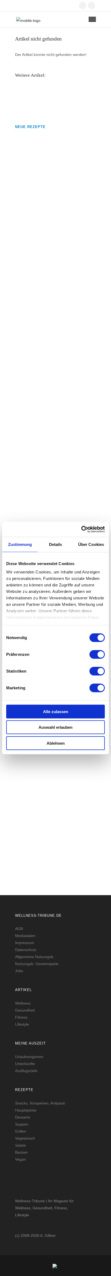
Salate (20, 1145)
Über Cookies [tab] (91, 544)
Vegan (20, 1159)
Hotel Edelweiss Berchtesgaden (45, 787)
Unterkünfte (25, 1064)
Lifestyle (22, 1024)
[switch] (97, 654)
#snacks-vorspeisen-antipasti (38, 218)
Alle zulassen (55, 711)
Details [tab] (55, 544)
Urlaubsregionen (29, 1057)
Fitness (21, 1017)
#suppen (21, 281)
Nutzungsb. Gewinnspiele (36, 964)
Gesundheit (25, 1010)
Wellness (22, 1003)
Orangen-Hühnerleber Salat (41, 328)
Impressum (24, 943)
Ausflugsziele (26, 1071)
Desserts (22, 1117)
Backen (21, 1152)
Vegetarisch (25, 1138)
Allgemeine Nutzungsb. (34, 957)
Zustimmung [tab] (20, 544)
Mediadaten (25, 936)
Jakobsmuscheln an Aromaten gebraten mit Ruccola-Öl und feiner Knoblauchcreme (52, 196)
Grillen (20, 1131)
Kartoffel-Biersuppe (34, 265)
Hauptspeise (25, 1110)
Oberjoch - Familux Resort (40, 844)
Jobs (19, 971)
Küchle (22, 459)
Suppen (21, 1124)
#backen (21, 475)
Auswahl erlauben (55, 727)
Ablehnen (56, 743)
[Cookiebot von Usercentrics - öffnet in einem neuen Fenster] (81, 529)
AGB (19, 928)
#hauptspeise (25, 343)
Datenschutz (25, 950)
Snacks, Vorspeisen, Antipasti (40, 1103)
